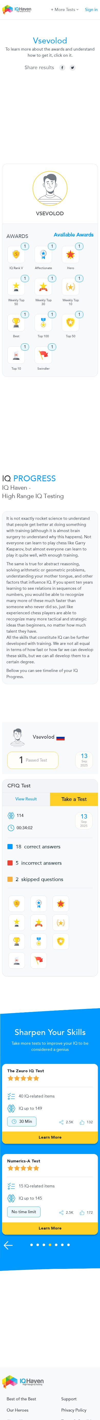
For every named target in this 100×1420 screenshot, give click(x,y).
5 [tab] (56, 1245)
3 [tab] (43, 1245)
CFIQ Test (19, 786)
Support (69, 1399)
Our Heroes (17, 1410)
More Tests (65, 9)
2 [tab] (37, 1245)
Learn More (50, 1138)
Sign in (91, 9)
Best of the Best (21, 1399)
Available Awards (74, 234)
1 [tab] (31, 1245)
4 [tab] (50, 1245)
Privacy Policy (73, 1410)
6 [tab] (62, 1245)
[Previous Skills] (8, 1245)
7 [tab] (68, 1245)
